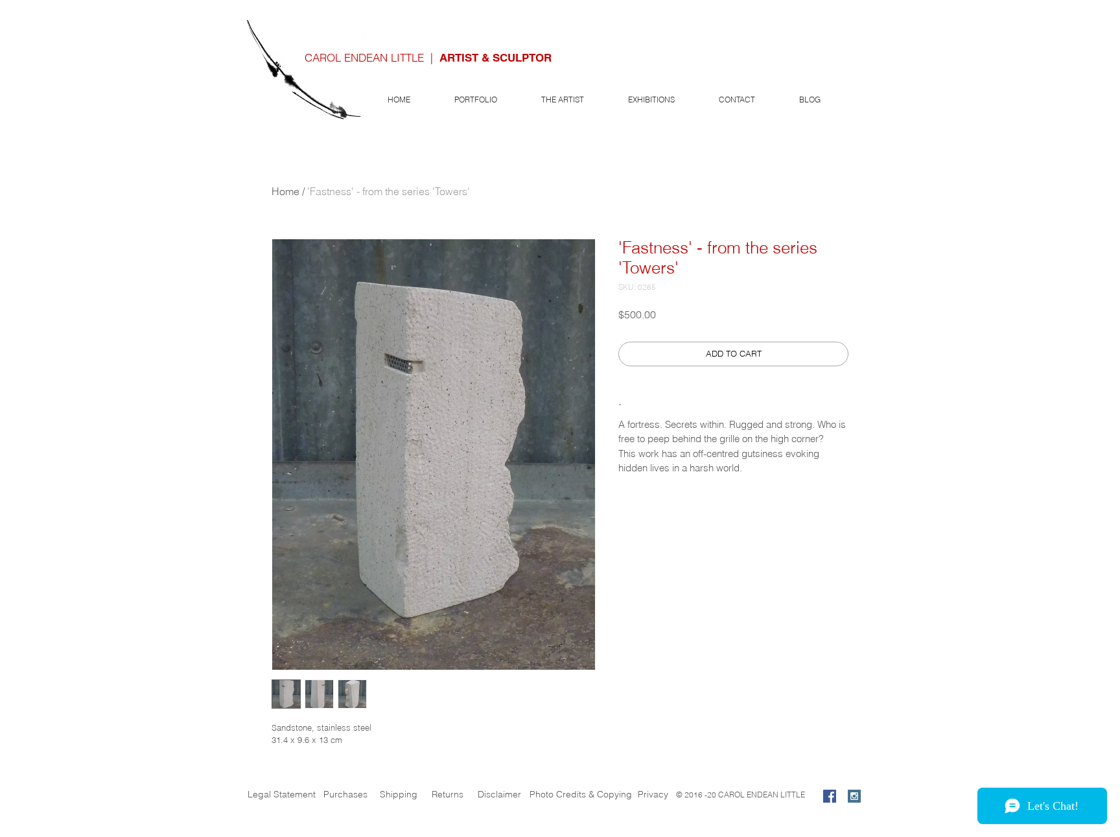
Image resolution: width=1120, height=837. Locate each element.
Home (285, 191)
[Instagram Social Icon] (854, 796)
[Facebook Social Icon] (829, 796)
